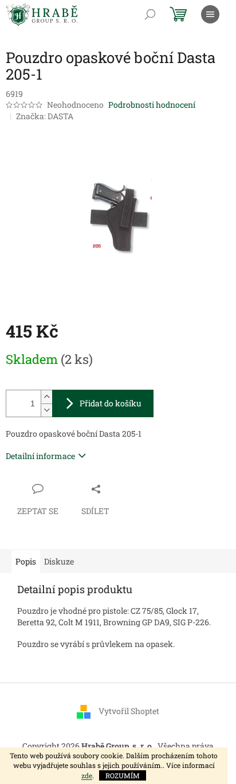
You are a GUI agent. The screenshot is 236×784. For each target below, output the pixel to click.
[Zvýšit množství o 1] (46, 396)
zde (86, 775)
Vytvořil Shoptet (129, 710)
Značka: (44, 116)
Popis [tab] (25, 561)
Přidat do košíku (110, 403)
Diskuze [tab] (59, 561)
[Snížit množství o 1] (46, 410)
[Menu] (210, 14)
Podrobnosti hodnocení (151, 104)
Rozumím (122, 775)
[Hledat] (150, 14)
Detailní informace (40, 455)
